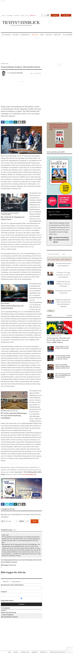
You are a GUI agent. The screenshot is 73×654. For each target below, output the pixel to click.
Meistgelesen (54, 254)
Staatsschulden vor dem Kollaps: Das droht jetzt (62, 347)
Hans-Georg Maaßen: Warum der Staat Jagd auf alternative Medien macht (62, 366)
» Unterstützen (65, 15)
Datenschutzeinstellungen (57, 652)
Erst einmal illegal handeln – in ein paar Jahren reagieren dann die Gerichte (63, 357)
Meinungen (35, 34)
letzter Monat (65, 259)
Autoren (3, 15)
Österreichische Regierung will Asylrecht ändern (12, 306)
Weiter (34, 521)
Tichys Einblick (6, 34)
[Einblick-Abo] (59, 175)
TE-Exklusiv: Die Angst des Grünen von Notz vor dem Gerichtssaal (63, 274)
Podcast (22, 15)
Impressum (35, 652)
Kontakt (15, 652)
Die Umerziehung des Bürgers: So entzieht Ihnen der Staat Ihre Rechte (63, 375)
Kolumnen (16, 34)
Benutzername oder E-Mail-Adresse (12, 585)
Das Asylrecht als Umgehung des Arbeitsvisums (13, 218)
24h (48, 259)
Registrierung (16, 581)
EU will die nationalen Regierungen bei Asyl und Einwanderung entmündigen (14, 415)
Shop (27, 15)
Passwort (4, 591)
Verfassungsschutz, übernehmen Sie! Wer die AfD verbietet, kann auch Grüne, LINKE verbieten (58, 340)
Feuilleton (49, 34)
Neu (63, 254)
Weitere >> (51, 311)
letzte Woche (55, 259)
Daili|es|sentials (25, 34)
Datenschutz (43, 652)
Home (9, 652)
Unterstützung (10, 15)
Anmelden (55, 15)
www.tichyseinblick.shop (29, 474)
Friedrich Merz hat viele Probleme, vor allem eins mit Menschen (63, 284)
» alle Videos (69, 315)
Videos (42, 34)
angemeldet (12, 560)
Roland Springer (17, 73)
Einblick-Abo (32, 15)
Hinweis (18, 555)
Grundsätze (16, 15)
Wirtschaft (57, 34)
